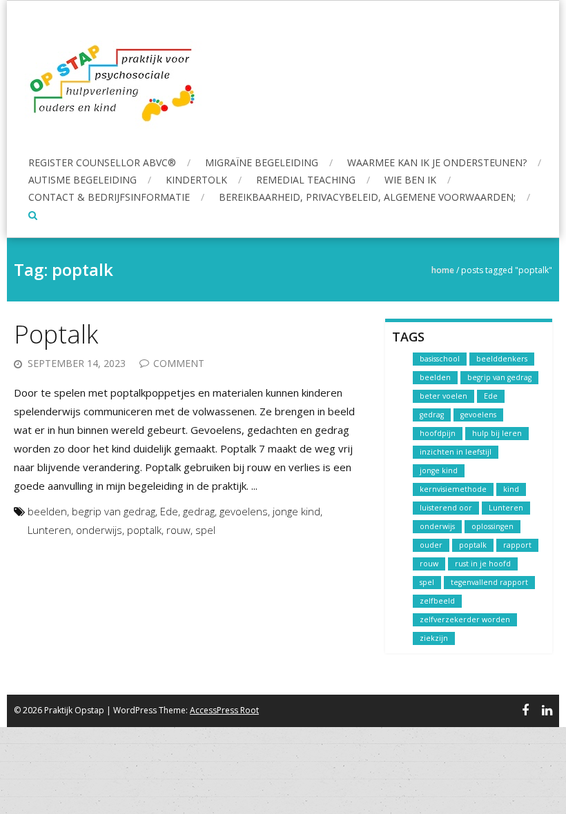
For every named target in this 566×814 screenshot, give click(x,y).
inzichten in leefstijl (455, 452)
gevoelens (243, 511)
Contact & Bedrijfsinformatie (109, 197)
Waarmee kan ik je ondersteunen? (437, 162)
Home (442, 270)
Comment (178, 363)
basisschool (440, 359)
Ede (169, 511)
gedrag (199, 511)
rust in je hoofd (483, 563)
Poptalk (56, 334)
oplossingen (492, 526)
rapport (517, 545)
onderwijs (99, 530)
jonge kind (296, 511)
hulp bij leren (497, 433)
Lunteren (49, 530)
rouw (178, 530)
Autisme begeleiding (82, 179)
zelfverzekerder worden (465, 619)
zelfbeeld (437, 601)
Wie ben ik (410, 179)
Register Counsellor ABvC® (102, 162)
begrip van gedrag (113, 511)
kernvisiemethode (453, 489)
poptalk (144, 530)
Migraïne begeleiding (261, 162)
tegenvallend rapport (489, 582)
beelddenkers (501, 359)
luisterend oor (446, 508)
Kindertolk (196, 179)
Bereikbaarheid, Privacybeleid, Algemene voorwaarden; (367, 197)
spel (205, 530)
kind (511, 489)
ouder (431, 545)
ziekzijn (434, 638)
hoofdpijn (438, 433)
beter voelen (443, 396)
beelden (47, 511)
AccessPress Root (224, 710)
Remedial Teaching (305, 179)
